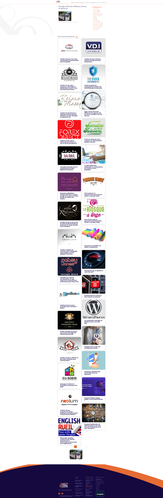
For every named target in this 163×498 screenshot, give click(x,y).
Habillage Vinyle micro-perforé (97, 13)
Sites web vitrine (95, 28)
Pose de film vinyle (95, 21)
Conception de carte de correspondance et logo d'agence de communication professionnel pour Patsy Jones (69, 279)
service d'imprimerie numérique (79, 495)
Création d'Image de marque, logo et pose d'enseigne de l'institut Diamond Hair (68, 333)
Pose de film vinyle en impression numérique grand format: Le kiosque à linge (92, 221)
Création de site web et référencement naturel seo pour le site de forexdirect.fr (68, 142)
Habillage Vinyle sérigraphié (97, 14)
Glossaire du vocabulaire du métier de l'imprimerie (92, 246)
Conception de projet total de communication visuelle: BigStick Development (69, 168)
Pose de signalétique (88, 490)
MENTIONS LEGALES (99, 481)
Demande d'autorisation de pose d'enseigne (89, 495)
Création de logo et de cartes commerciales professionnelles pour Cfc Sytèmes (69, 60)
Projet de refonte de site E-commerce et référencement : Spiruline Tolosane (93, 141)
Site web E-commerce (96, 27)
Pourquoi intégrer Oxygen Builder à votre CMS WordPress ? (93, 399)
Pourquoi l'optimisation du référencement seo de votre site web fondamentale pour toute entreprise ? (92, 426)
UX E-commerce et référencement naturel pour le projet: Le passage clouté (93, 195)
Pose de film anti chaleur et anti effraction (89, 493)
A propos (98, 2)
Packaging (94, 18)
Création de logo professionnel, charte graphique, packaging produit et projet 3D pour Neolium (69, 412)
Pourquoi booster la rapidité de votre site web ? (93, 271)
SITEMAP (97, 489)
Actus (101, 2)
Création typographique (89, 483)
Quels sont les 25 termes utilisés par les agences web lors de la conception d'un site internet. (93, 113)
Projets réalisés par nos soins (97, 22)
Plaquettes (94, 19)
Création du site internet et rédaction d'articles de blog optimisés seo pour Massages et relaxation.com (69, 115)
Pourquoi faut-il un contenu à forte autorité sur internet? (93, 296)
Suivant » (86, 446)
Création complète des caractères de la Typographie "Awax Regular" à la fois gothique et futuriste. (68, 252)
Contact (104, 2)
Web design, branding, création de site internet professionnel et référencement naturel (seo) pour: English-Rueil (68, 440)
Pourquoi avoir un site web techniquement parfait (92, 347)
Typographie (95, 29)
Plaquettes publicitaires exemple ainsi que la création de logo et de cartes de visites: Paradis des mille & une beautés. (69, 196)
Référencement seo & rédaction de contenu (79, 486)
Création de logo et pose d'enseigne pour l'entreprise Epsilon (68, 307)
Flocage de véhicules (96, 11)
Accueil (57, 3)
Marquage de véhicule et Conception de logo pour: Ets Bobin (68, 385)
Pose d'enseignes (95, 20)
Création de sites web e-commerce (78, 483)
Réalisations (73, 2)
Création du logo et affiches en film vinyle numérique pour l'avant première (69, 359)
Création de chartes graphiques (90, 480)
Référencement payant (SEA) (97, 26)
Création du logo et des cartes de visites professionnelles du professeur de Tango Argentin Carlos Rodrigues (69, 224)
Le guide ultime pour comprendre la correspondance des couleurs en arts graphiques (93, 167)
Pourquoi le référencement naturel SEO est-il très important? (92, 373)
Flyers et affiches (95, 12)
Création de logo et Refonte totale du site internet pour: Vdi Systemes (92, 60)
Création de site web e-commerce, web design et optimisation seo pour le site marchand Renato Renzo (68, 87)
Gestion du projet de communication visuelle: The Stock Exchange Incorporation (93, 87)
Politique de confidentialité (99, 479)
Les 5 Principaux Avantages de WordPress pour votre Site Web (93, 322)
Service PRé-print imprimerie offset (79, 493)
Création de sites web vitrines (79, 480)
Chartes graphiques (96, 10)
